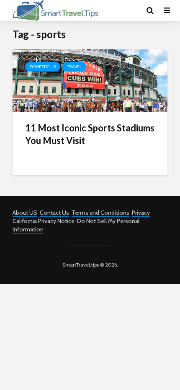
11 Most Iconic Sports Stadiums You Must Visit (89, 134)
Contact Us (54, 212)
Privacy (141, 212)
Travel (74, 66)
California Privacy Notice (44, 221)
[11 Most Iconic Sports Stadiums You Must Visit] (90, 80)
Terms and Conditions (100, 212)
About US (25, 212)
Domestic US (43, 66)
